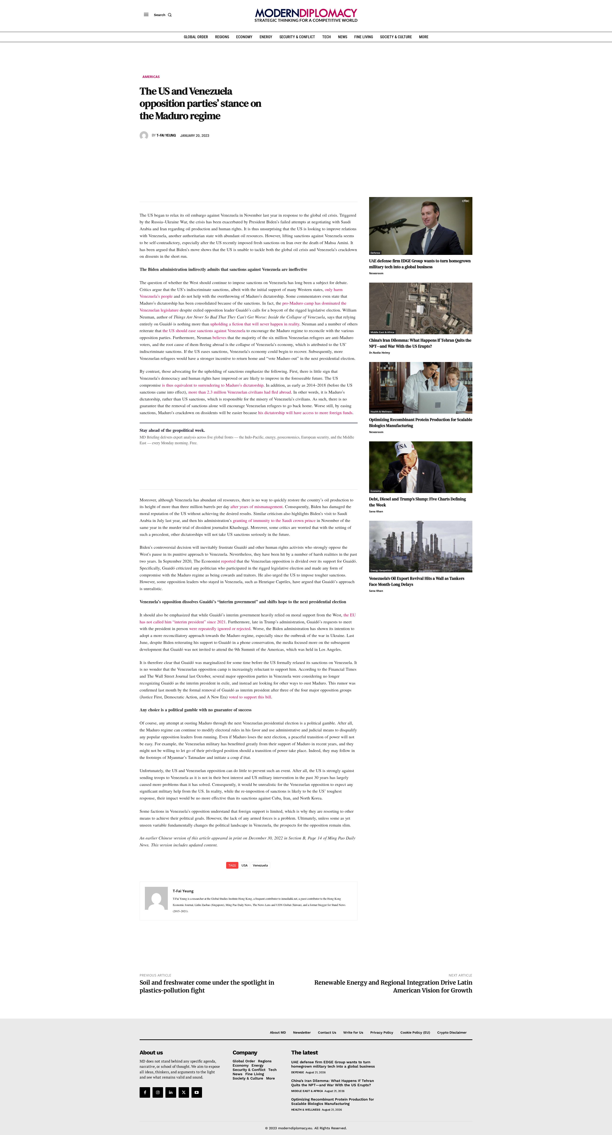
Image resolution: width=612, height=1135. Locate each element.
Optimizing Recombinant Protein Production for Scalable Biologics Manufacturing (332, 1101)
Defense (375, 252)
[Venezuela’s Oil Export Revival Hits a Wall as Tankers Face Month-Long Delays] (420, 546)
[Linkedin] (177, 149)
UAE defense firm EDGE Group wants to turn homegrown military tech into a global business (420, 264)
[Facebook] (144, 149)
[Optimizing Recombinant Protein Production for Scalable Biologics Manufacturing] (420, 388)
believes (219, 337)
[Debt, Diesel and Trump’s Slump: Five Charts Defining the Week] (420, 467)
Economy (376, 491)
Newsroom (376, 273)
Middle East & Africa (382, 332)
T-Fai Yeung (166, 135)
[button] (164, 15)
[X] (155, 149)
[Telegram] (199, 149)
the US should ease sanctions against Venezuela (204, 330)
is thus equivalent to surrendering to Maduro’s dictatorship (212, 385)
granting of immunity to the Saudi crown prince (274, 520)
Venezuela (260, 865)
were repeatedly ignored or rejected (219, 628)
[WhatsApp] (166, 149)
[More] (211, 149)
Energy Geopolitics (381, 570)
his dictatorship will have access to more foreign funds (305, 412)
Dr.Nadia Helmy (379, 352)
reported (228, 561)
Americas (151, 76)
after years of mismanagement (256, 506)
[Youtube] (196, 1092)
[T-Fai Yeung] (145, 135)
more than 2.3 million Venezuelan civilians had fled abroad (239, 392)
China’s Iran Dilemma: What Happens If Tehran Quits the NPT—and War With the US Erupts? (420, 343)
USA (244, 865)
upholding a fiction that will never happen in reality (254, 324)
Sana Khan (376, 511)
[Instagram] (158, 1092)
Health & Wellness (381, 411)
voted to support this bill (250, 697)
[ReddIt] (188, 149)
